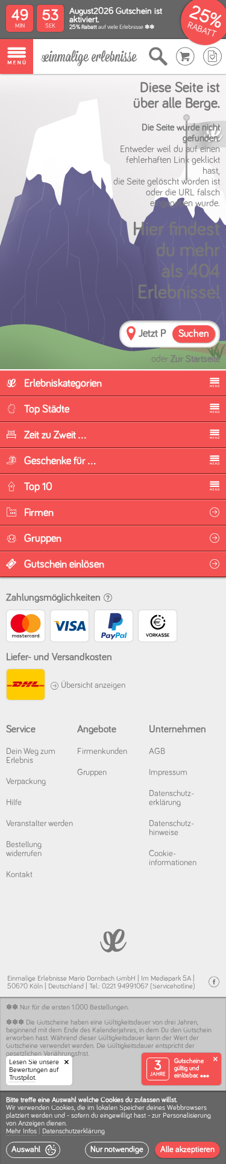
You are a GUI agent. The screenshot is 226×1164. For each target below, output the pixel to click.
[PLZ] (131, 335)
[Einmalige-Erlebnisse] (89, 57)
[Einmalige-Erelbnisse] (113, 939)
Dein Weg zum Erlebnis (30, 756)
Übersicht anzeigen (92, 685)
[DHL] (25, 686)
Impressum (168, 772)
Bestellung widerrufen (24, 849)
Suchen (193, 334)
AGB (157, 751)
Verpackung (26, 781)
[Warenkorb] (185, 56)
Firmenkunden (102, 751)
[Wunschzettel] (212, 56)
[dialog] (113, 1127)
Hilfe (14, 802)
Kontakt (19, 875)
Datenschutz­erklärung (171, 798)
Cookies (62, 1108)
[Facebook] (214, 982)
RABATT (201, 29)
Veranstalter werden (39, 823)
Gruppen (92, 772)
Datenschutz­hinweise (171, 828)
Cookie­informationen (172, 858)
